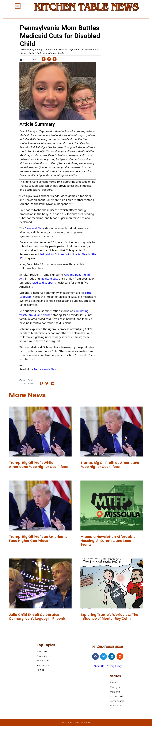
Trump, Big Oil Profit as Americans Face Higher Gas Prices (109, 464)
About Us (99, 666)
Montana (115, 691)
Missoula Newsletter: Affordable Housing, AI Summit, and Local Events (108, 540)
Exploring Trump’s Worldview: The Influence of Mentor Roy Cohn (109, 616)
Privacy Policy (114, 666)
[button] (17, 6)
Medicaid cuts (49, 278)
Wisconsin (115, 705)
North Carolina (117, 696)
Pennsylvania (117, 700)
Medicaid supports (44, 282)
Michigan (115, 687)
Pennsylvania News (46, 369)
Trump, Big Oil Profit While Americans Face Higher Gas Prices (38, 464)
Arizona (114, 682)
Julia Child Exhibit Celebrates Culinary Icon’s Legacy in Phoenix (37, 616)
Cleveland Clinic (35, 228)
